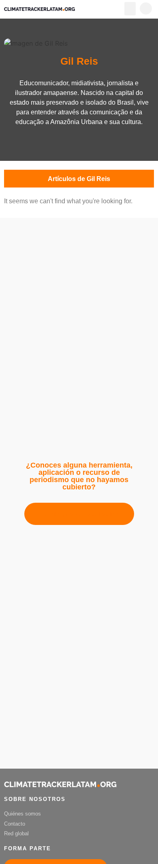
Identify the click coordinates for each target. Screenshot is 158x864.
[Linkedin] (79, 142)
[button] (130, 8)
